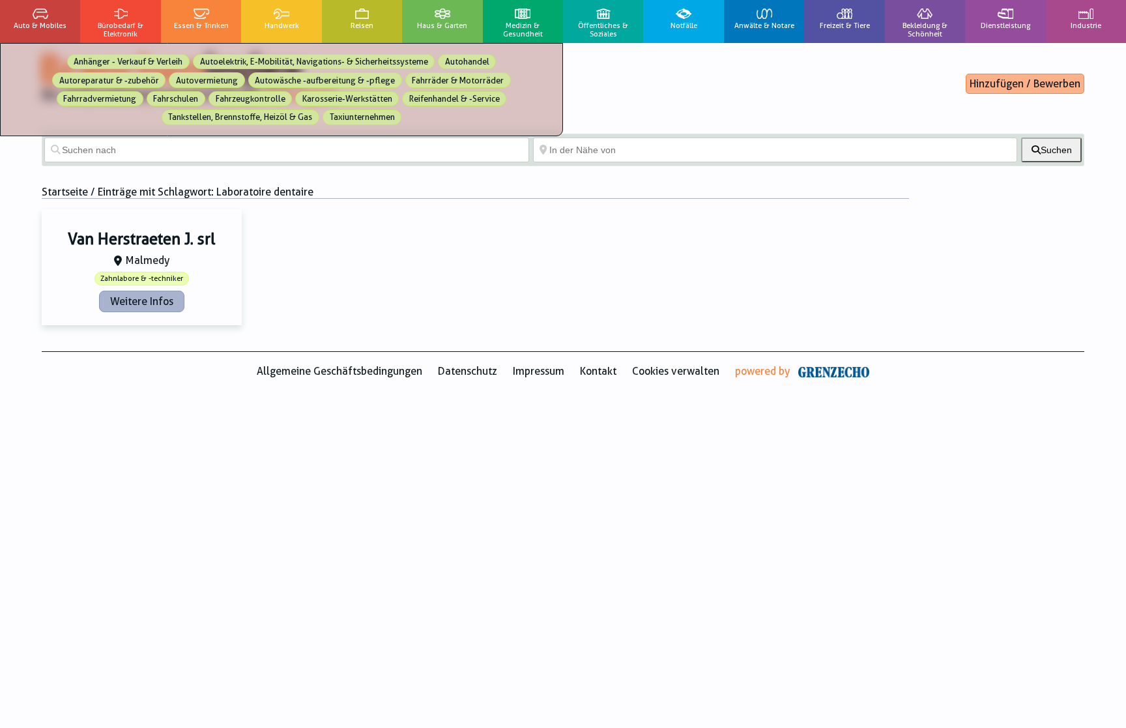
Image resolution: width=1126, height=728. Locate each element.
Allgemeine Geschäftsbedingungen (339, 371)
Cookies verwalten (675, 371)
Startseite (65, 192)
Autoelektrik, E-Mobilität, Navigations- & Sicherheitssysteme (314, 61)
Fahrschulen (175, 99)
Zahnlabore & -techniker (141, 278)
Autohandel (467, 61)
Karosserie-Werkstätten (347, 99)
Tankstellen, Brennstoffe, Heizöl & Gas (240, 117)
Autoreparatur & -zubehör (109, 80)
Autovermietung (207, 80)
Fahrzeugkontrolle (250, 99)
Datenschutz (467, 371)
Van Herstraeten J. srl (142, 239)
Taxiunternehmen (362, 117)
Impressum (538, 371)
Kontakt (598, 371)
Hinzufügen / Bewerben (1025, 84)
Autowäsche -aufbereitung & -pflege (325, 80)
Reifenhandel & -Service (454, 99)
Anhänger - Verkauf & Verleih (128, 61)
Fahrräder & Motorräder (458, 80)
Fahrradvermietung (99, 99)
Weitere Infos (141, 301)
